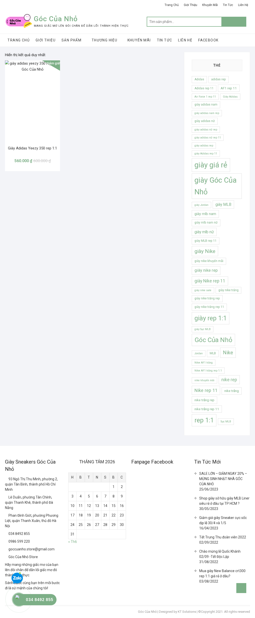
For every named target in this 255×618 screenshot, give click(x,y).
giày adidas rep (203, 145)
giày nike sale (202, 290)
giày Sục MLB (202, 329)
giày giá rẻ (210, 165)
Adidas (199, 79)
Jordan (198, 353)
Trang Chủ (172, 5)
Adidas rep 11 (204, 88)
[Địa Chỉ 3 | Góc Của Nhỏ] (6, 515)
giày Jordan (201, 205)
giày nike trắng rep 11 (209, 307)
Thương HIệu (104, 40)
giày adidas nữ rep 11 (207, 137)
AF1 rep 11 (229, 88)
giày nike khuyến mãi (208, 261)
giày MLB (223, 204)
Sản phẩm (71, 40)
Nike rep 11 (205, 390)
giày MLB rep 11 (205, 241)
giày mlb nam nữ (206, 222)
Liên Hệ (243, 5)
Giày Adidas (230, 96)
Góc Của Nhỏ (56, 19)
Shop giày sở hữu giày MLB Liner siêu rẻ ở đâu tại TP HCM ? (224, 500)
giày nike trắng (228, 290)
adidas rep (218, 79)
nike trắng (231, 391)
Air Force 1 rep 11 (205, 96)
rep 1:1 (204, 420)
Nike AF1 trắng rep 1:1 (208, 370)
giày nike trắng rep (207, 298)
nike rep (229, 379)
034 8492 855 (19, 534)
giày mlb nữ (204, 232)
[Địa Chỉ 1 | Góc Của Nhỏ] (6, 479)
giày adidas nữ (204, 121)
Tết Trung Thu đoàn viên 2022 (222, 537)
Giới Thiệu (190, 5)
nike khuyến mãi (204, 380)
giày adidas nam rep (206, 113)
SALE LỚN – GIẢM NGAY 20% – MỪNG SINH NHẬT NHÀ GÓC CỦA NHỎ (223, 479)
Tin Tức (228, 5)
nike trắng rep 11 (206, 409)
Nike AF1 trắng (203, 362)
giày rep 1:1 (210, 318)
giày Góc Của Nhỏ (215, 186)
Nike (228, 353)
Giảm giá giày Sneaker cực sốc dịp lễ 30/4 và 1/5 (223, 520)
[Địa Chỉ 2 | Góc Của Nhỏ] (6, 497)
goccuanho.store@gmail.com (31, 549)
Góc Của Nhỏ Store (23, 557)
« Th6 (72, 542)
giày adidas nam (205, 104)
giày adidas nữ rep (205, 129)
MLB (213, 353)
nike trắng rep (204, 400)
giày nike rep (206, 270)
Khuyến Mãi (210, 5)
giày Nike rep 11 (209, 280)
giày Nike (204, 251)
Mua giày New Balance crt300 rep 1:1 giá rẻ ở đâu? (222, 573)
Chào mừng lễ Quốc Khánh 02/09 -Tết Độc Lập (220, 554)
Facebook (208, 40)
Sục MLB (226, 421)
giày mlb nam (205, 214)
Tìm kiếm (233, 22)
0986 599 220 (19, 541)
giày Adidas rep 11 (205, 153)
